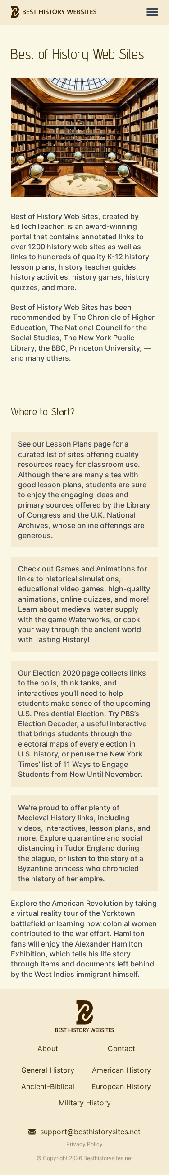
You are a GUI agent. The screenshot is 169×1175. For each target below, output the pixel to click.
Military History (85, 1102)
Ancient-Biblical (47, 1086)
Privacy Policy (84, 1144)
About (47, 1048)
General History (47, 1070)
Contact (121, 1048)
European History (121, 1086)
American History (121, 1070)
